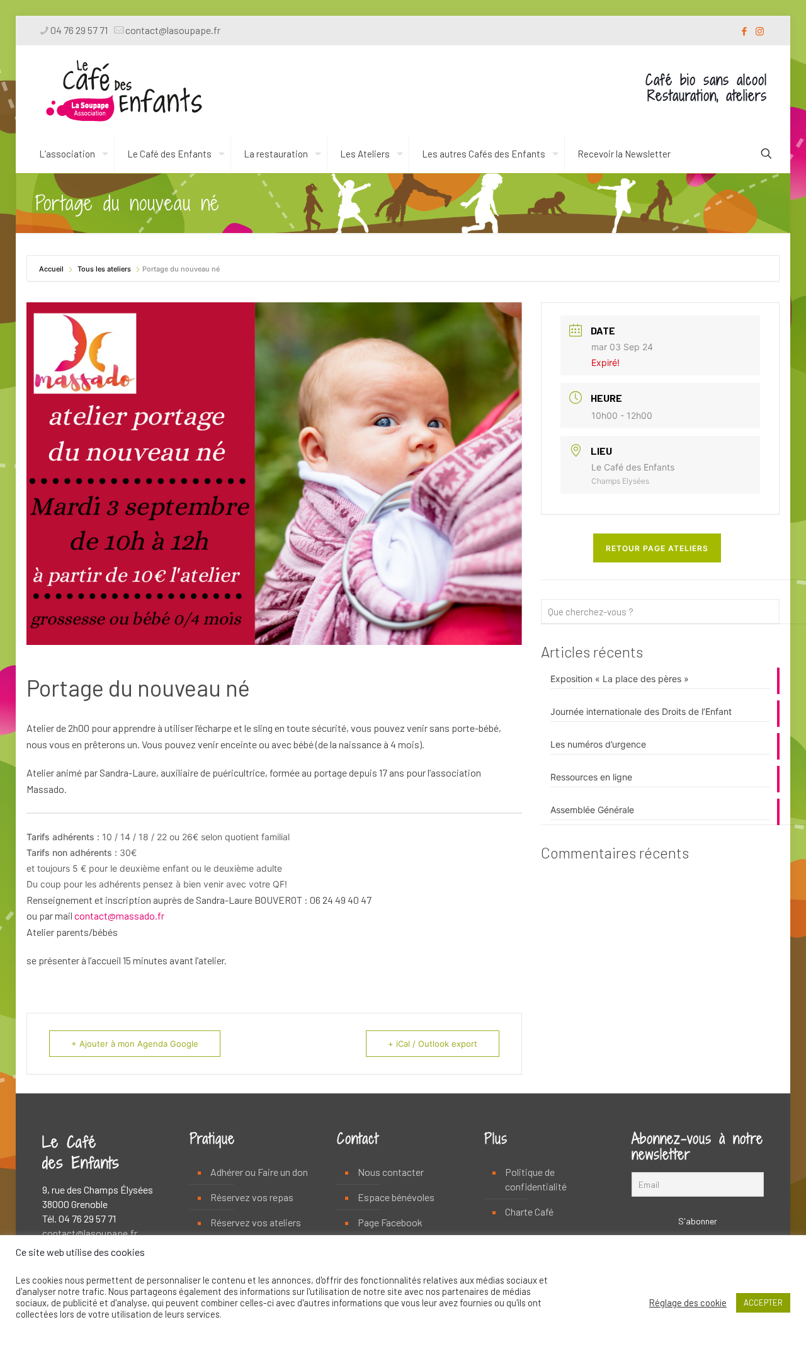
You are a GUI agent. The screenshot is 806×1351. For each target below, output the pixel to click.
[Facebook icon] (744, 31)
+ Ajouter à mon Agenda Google (134, 1044)
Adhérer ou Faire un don (259, 1172)
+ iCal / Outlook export (432, 1044)
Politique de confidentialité (536, 1179)
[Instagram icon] (759, 31)
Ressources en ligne (591, 777)
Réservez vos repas (251, 1197)
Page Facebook (390, 1222)
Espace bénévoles (396, 1197)
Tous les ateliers (104, 269)
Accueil (52, 269)
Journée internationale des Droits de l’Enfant (641, 711)
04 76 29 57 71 (79, 30)
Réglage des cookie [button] (688, 1302)
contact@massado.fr (119, 915)
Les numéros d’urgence (598, 744)
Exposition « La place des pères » (619, 678)
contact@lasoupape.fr (172, 30)
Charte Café (529, 1211)
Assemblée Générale (592, 809)
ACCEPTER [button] (763, 1302)
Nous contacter (391, 1172)
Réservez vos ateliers (255, 1222)
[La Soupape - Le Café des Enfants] (124, 90)
